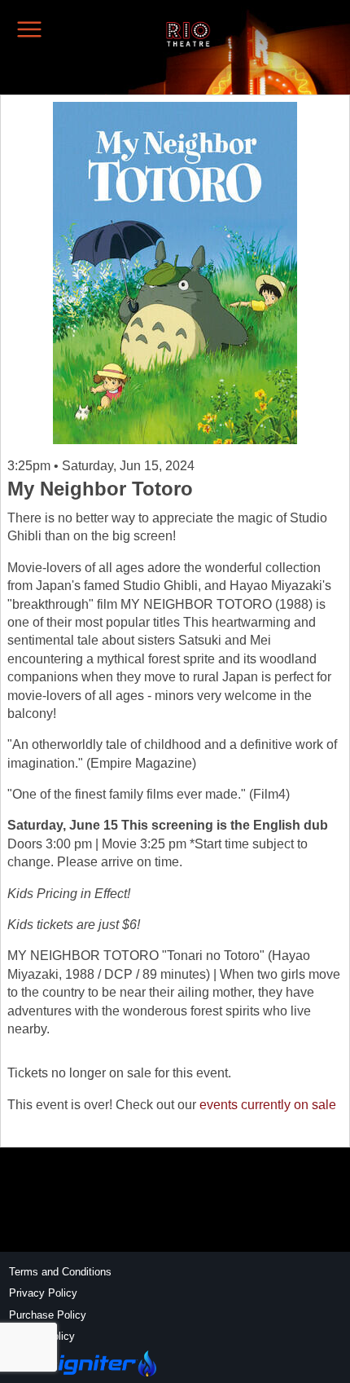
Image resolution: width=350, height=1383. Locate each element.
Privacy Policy (43, 1293)
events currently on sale (267, 1105)
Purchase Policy (47, 1315)
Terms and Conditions (60, 1272)
